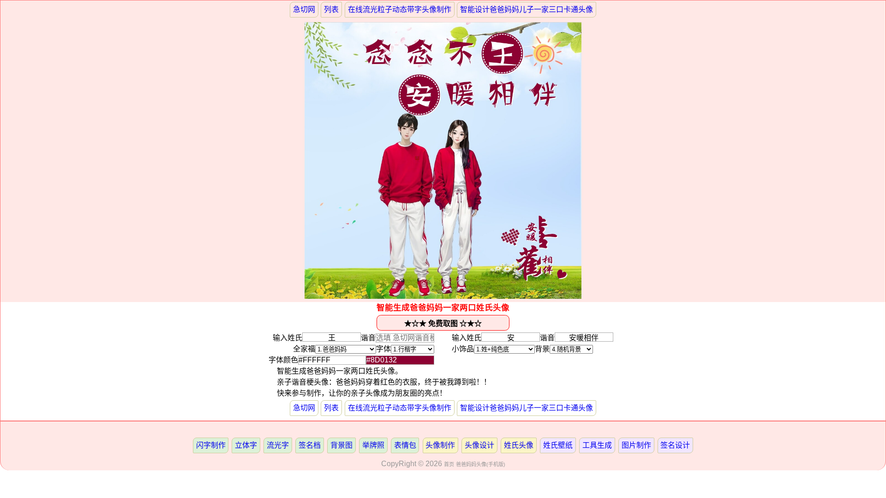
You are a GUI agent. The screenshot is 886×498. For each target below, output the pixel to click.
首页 (449, 464)
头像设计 (479, 445)
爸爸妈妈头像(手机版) (480, 464)
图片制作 (636, 445)
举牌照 (373, 445)
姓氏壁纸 (558, 445)
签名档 (310, 445)
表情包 (405, 445)
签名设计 (675, 445)
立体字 (246, 445)
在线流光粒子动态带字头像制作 (399, 9)
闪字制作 (211, 445)
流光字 (278, 445)
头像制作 (440, 445)
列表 (331, 9)
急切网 (304, 9)
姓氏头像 (518, 445)
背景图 (341, 445)
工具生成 (597, 445)
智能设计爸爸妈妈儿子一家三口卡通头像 (526, 9)
